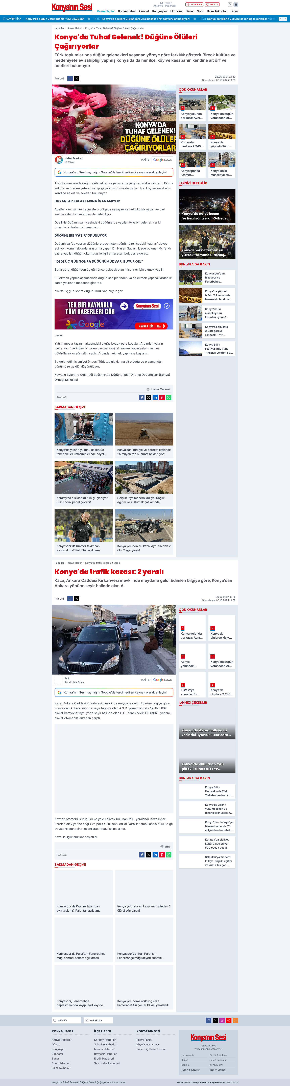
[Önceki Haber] (281, 19)
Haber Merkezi (74, 160)
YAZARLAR (196, 4)
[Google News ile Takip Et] (162, 159)
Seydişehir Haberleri (107, 1063)
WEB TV (214, 4)
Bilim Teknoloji (217, 11)
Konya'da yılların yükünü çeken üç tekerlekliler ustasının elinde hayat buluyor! (187, 18)
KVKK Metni (216, 1064)
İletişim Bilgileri (217, 1069)
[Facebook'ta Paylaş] (70, 78)
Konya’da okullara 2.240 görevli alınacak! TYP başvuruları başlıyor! (75, 18)
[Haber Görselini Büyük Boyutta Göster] (114, 119)
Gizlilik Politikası (218, 1055)
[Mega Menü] (235, 4)
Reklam (185, 1064)
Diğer (234, 11)
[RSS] (235, 1020)
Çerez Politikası (217, 1060)
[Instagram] (222, 1020)
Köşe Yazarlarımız (147, 1044)
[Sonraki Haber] (285, 19)
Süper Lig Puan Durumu (151, 1049)
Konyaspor (159, 11)
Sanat (190, 11)
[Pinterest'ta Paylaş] (162, 397)
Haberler (59, 28)
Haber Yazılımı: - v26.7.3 (207, 1082)
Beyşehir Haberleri (105, 1053)
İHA (74, 680)
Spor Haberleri (61, 1063)
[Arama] (230, 4)
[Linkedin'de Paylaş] (155, 397)
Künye (184, 1060)
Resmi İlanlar (144, 1039)
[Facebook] (208, 1020)
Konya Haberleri (62, 1039)
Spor (200, 11)
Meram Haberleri (104, 1049)
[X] (215, 1020)
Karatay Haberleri (105, 1039)
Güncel (144, 11)
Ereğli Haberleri (104, 1058)
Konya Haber (127, 11)
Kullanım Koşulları (190, 1069)
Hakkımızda (187, 1055)
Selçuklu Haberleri (105, 1044)
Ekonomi (176, 11)
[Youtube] (228, 1020)
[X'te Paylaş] (76, 78)
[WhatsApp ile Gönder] (168, 397)
